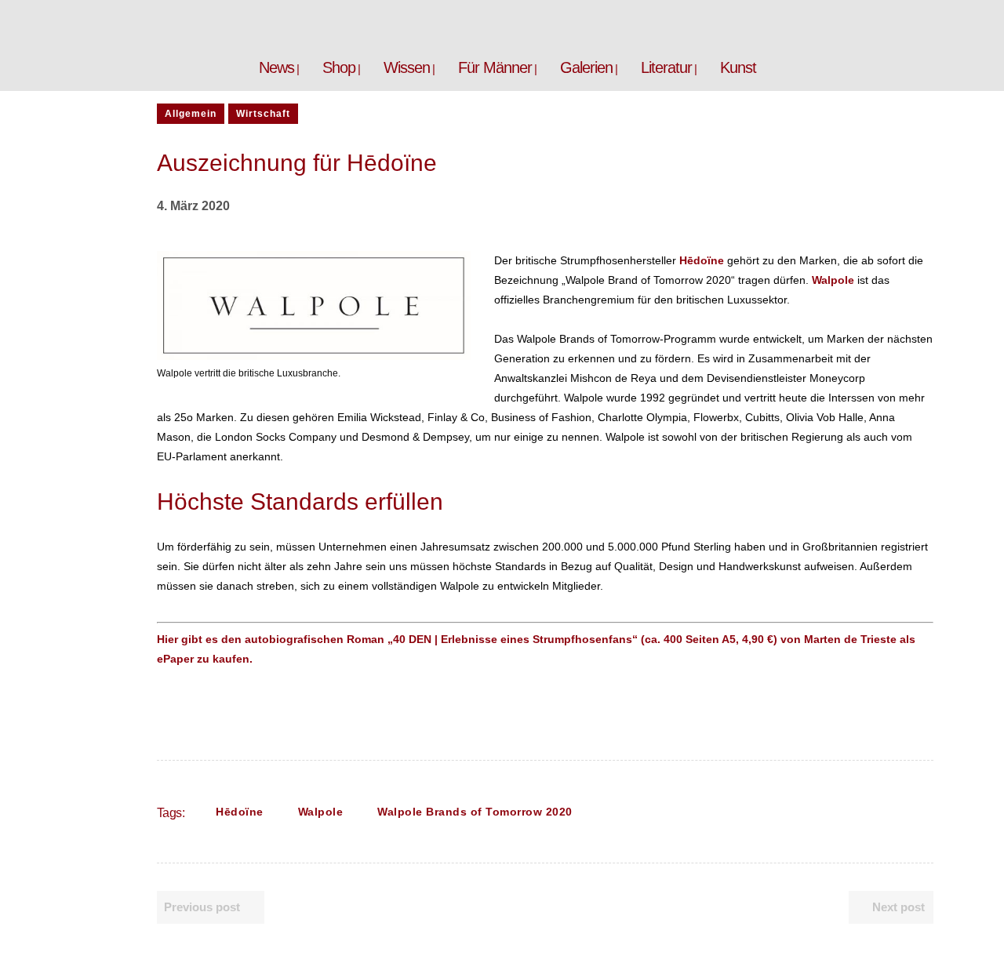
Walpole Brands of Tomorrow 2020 (475, 811)
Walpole (321, 811)
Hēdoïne (240, 811)
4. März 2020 (193, 206)
